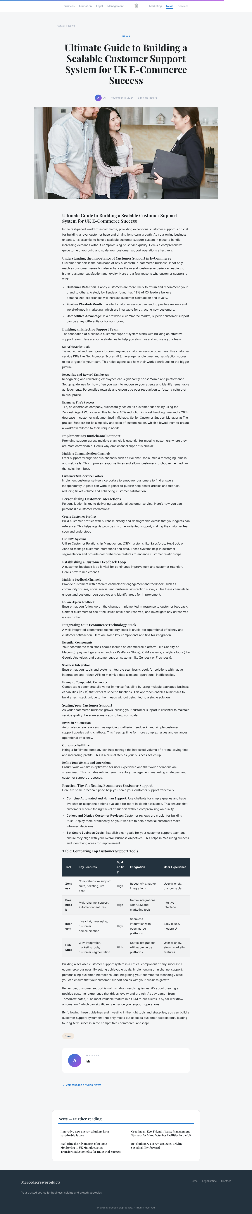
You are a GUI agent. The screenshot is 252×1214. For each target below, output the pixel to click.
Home (194, 1180)
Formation (85, 5)
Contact (226, 1180)
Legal (99, 5)
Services (183, 5)
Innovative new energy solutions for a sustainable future (85, 1133)
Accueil (61, 25)
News (169, 5)
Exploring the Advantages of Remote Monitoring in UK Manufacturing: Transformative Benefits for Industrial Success (91, 1147)
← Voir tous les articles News (81, 1085)
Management (115, 5)
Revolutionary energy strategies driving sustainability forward (156, 1145)
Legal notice (209, 1180)
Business (69, 5)
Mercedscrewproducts (41, 1182)
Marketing (155, 5)
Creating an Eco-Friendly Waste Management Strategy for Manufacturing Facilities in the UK (161, 1133)
